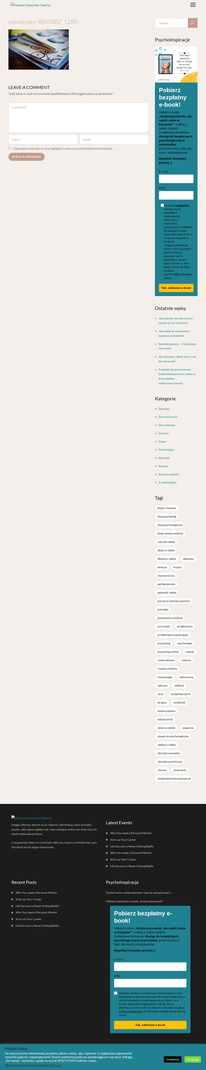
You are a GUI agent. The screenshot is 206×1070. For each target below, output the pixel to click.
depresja (188, 558)
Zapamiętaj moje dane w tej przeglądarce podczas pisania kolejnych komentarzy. (63, 148)
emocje (162, 567)
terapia (162, 702)
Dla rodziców (167, 425)
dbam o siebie (166, 550)
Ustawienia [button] (172, 1059)
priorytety (164, 626)
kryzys (177, 567)
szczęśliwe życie (180, 694)
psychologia (184, 643)
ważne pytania (166, 711)
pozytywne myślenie (170, 618)
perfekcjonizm (166, 584)
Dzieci (162, 441)
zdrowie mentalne (169, 753)
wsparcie (188, 727)
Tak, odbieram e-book (176, 287)
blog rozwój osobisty (170, 533)
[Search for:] (176, 23)
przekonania (185, 626)
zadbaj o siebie (167, 744)
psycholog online (168, 651)
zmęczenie (179, 770)
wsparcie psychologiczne (173, 736)
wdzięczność (165, 719)
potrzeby (163, 609)
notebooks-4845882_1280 (42, 21)
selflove (179, 685)
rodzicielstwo (166, 660)
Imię (162, 188)
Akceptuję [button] (193, 1059)
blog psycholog (167, 516)
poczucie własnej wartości (174, 601)
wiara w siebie (166, 727)
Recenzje (164, 458)
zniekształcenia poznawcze (174, 778)
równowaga (165, 677)
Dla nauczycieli (168, 416)
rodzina (186, 660)
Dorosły (164, 433)
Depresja (164, 408)
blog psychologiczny (170, 525)
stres (161, 694)
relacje (190, 651)
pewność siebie (167, 592)
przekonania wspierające (173, 634)
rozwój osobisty (167, 668)
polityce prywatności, (131, 1011)
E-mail (163, 171)
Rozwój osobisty (169, 474)
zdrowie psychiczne (170, 761)
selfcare (162, 685)
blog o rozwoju (167, 508)
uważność (179, 702)
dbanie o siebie (167, 558)
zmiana (162, 770)
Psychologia (166, 449)
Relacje (163, 466)
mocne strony (166, 575)
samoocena (186, 677)
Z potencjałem (168, 482)
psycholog (164, 643)
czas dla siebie (166, 541)
